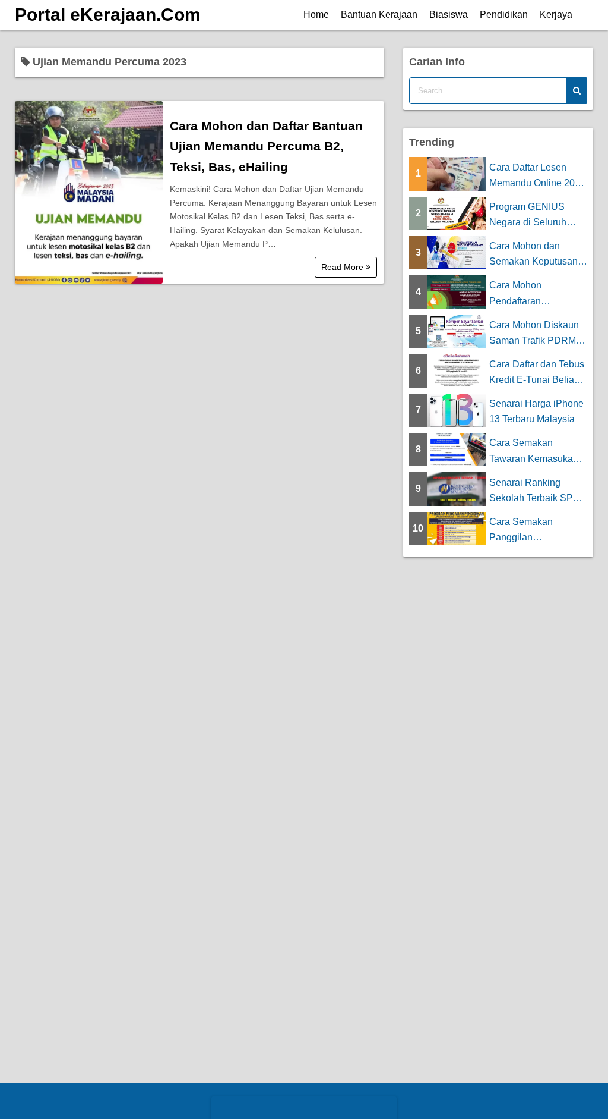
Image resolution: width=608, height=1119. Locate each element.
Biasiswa (448, 15)
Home (316, 15)
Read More (343, 267)
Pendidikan (504, 15)
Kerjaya (556, 15)
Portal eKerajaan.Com (108, 14)
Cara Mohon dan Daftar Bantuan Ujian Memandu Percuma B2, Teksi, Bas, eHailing (266, 146)
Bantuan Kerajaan (379, 15)
